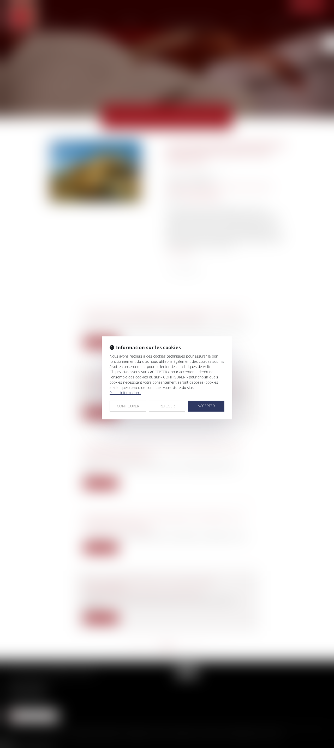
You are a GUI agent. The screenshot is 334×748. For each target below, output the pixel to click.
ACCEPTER (206, 405)
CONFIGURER (128, 405)
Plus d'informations (125, 392)
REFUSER (167, 405)
